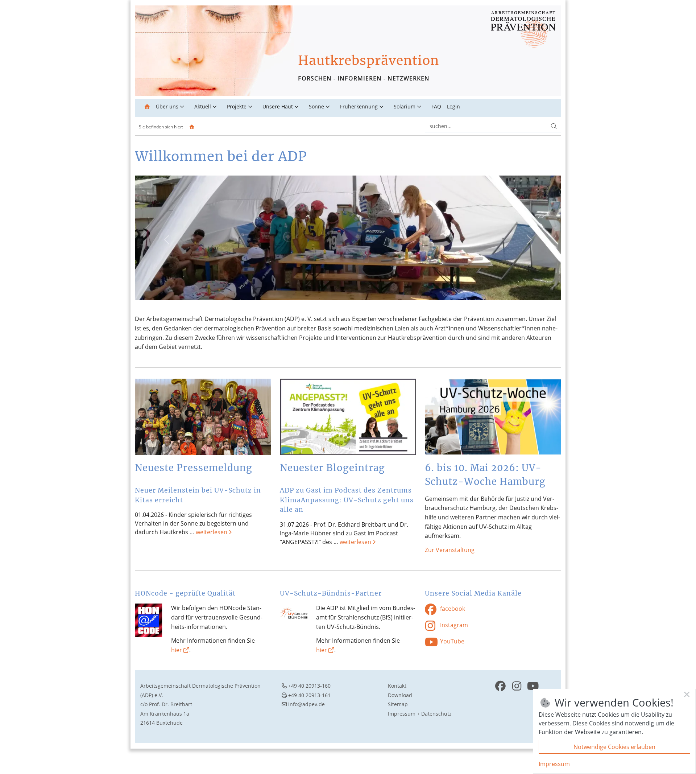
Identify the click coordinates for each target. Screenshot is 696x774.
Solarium (404, 106)
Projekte (236, 106)
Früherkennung (359, 106)
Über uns (167, 106)
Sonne (316, 106)
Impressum (554, 764)
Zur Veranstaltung (450, 550)
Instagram (453, 625)
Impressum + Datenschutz (420, 713)
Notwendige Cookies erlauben (614, 747)
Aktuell (202, 106)
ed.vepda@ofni (306, 704)
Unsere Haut (277, 106)
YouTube (451, 641)
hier (176, 650)
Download (400, 695)
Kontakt (397, 685)
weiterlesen (211, 532)
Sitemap (398, 704)
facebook (452, 609)
